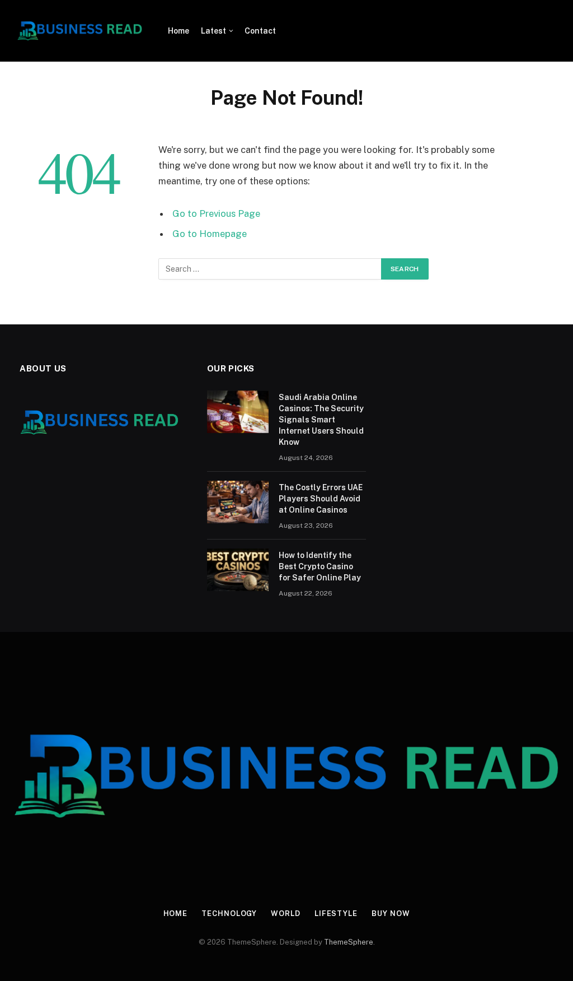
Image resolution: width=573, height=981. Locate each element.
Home (178, 30)
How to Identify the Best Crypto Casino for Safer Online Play (320, 566)
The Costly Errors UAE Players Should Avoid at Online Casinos (321, 498)
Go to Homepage (209, 233)
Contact (260, 30)
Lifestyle (336, 913)
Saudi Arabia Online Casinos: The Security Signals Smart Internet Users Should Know (321, 420)
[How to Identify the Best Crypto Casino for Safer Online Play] (238, 569)
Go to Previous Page (216, 213)
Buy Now (391, 913)
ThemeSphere (348, 942)
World (285, 913)
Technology (229, 913)
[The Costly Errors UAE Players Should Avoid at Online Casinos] (238, 502)
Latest (213, 30)
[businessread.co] (80, 31)
